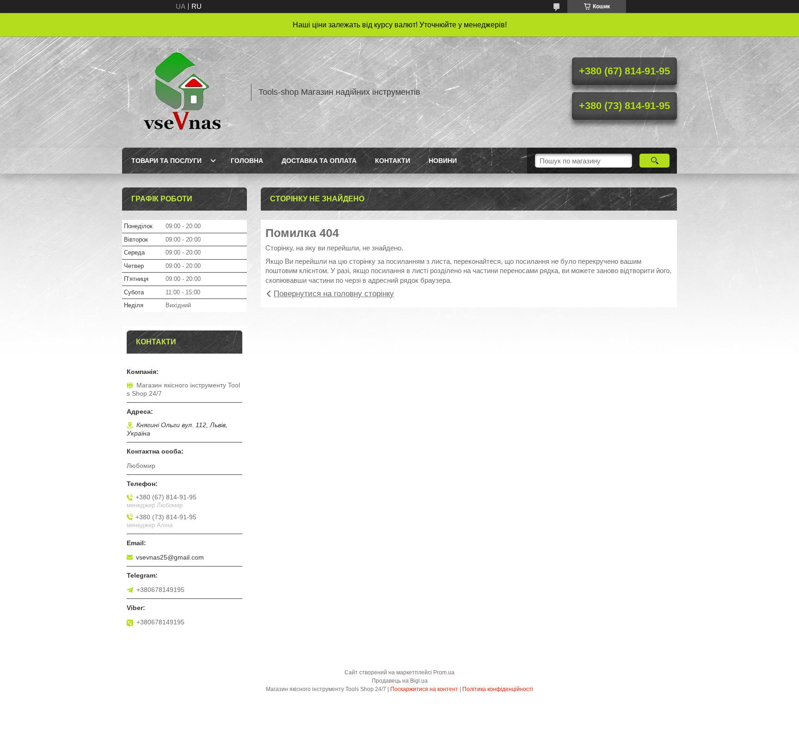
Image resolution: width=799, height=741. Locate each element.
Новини (443, 160)
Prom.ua (444, 672)
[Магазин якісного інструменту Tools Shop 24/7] (182, 92)
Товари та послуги (166, 160)
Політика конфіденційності (497, 689)
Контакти (392, 160)
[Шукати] (654, 161)
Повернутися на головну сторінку (334, 293)
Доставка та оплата (319, 160)
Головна (247, 160)
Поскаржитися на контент (424, 689)
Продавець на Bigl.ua (400, 681)
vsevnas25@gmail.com (170, 557)
